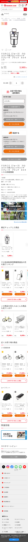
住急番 (17, 522)
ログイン (16, 452)
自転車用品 (5, 20)
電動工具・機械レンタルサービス (21, 532)
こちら (13, 536)
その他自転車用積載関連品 (19, 20)
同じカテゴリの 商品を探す (20, 222)
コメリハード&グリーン (8, 528)
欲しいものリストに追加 (14, 159)
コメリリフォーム (20, 519)
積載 (10, 20)
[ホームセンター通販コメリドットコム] (10, 6)
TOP (2, 18)
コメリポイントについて (21, 77)
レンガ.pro (6, 522)
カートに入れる (14, 124)
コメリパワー (19, 527)
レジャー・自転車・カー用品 (18, 18)
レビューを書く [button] (14, 457)
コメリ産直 (6, 519)
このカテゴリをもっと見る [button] (14, 299)
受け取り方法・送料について (14, 119)
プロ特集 (6, 531)
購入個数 (5, 83)
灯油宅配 (18, 524)
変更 (25, 14)
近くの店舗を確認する (14, 107)
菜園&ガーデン (7, 524)
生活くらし (7, 18)
